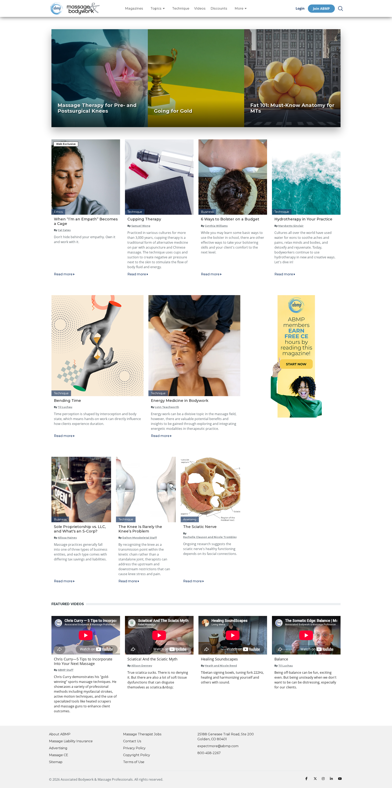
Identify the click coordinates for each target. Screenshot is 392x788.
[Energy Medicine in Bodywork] (194, 345)
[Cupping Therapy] (159, 177)
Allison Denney (141, 665)
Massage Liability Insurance (71, 741)
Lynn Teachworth (167, 407)
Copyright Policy (136, 755)
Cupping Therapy (144, 219)
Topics (155, 8)
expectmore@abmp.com (217, 746)
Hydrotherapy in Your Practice (303, 219)
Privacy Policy (134, 748)
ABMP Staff (65, 669)
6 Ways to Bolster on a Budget (230, 219)
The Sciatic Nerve (200, 527)
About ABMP (59, 734)
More (239, 8)
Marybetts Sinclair (291, 225)
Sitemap (55, 762)
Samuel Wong (140, 225)
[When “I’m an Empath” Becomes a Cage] (85, 177)
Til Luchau (65, 407)
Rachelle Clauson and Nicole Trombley (210, 537)
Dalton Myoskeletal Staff (139, 537)
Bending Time (67, 400)
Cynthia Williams (216, 225)
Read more (63, 274)
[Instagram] (324, 779)
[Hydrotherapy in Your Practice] (306, 177)
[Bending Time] (97, 345)
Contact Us (132, 741)
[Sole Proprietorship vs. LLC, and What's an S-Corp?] (81, 489)
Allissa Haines (67, 537)
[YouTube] (340, 779)
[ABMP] (296, 356)
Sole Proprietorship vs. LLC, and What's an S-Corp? (80, 529)
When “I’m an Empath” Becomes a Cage (86, 221)
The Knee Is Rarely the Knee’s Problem (140, 529)
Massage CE (58, 755)
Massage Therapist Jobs (142, 734)
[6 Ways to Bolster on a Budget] (232, 177)
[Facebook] (307, 779)
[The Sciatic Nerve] (210, 489)
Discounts (218, 8)
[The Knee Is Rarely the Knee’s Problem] (146, 489)
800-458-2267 (209, 753)
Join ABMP (321, 8)
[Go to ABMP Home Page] (56, 8)
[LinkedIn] (332, 779)
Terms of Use (133, 762)
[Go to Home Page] (83, 8)
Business (207, 212)
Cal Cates (64, 230)
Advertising (58, 748)
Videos (200, 8)
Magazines (134, 8)
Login (300, 8)
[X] (316, 779)
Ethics (58, 212)
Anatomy (189, 519)
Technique (180, 8)
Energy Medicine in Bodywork (179, 400)
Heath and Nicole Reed (221, 665)
